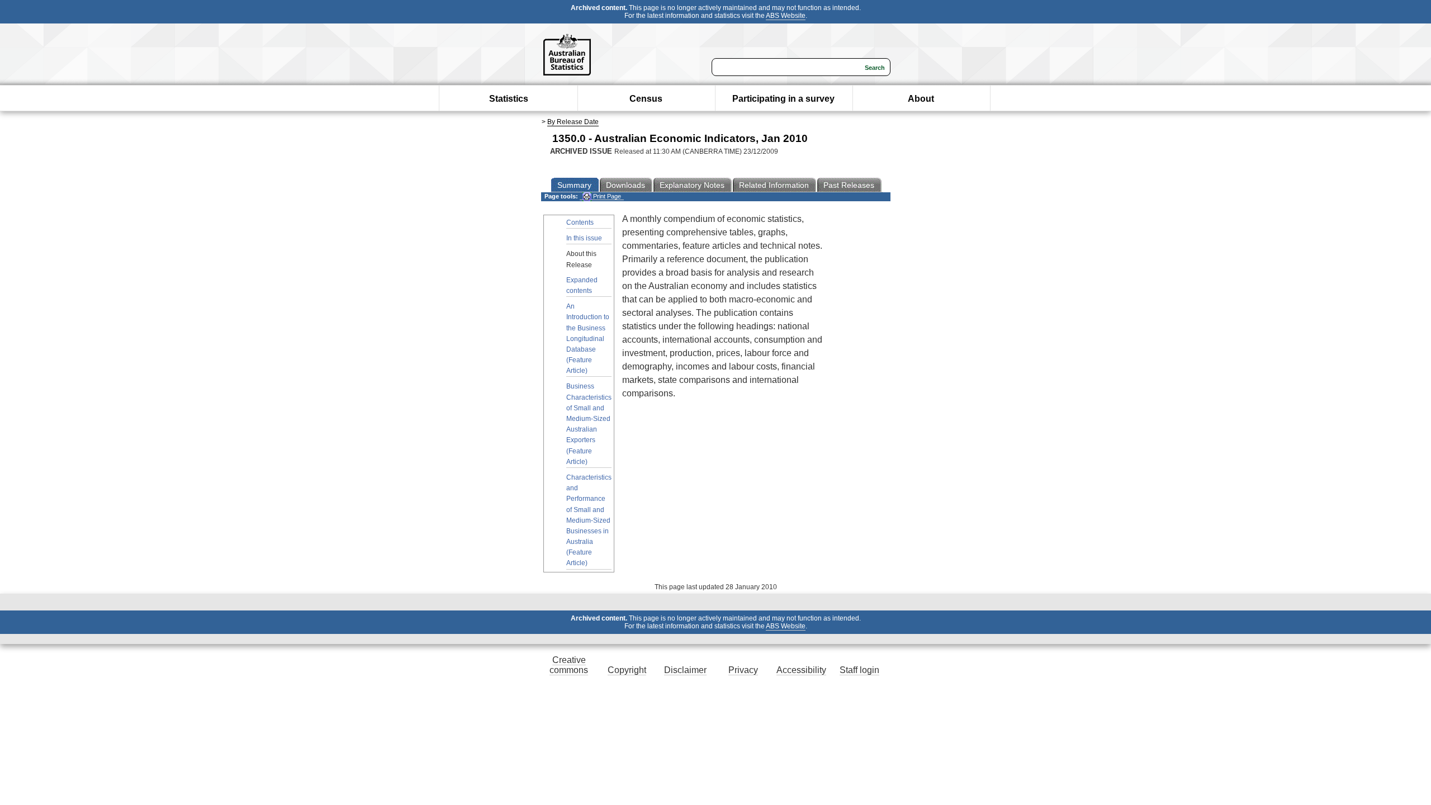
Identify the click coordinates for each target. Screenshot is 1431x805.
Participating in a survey (783, 98)
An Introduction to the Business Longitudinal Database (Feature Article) (587, 338)
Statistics (508, 98)
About (921, 98)
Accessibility (801, 670)
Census (645, 98)
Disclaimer (685, 670)
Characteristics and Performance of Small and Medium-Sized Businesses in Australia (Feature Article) (589, 520)
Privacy (743, 670)
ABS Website (785, 16)
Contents (580, 222)
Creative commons (568, 665)
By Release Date (573, 122)
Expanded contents (582, 285)
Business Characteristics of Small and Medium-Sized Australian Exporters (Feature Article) (589, 423)
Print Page (606, 196)
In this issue (584, 238)
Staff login (859, 670)
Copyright (627, 670)
